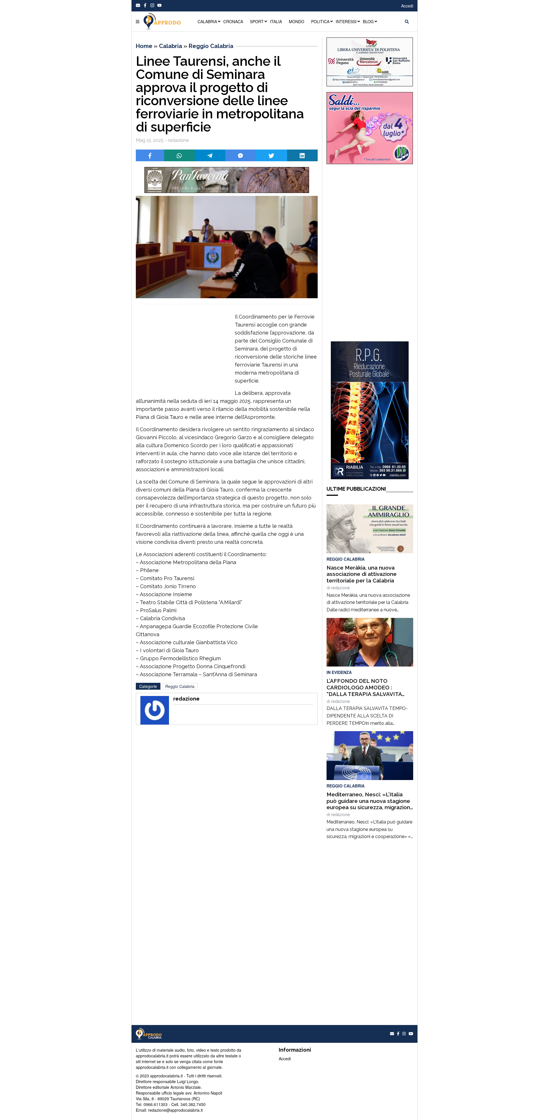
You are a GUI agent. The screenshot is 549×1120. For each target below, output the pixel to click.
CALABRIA (207, 21)
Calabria (170, 46)
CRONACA (233, 21)
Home (144, 46)
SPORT (257, 21)
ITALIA (276, 21)
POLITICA (320, 21)
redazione (340, 588)
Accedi (407, 6)
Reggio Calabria (211, 46)
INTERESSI (346, 21)
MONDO (296, 21)
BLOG (368, 21)
